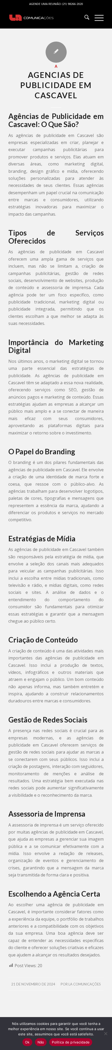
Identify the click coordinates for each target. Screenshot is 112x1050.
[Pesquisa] (84, 18)
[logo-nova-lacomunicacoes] (46, 18)
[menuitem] (84, 18)
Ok (27, 1042)
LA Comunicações (85, 984)
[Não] (105, 1033)
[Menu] (96, 18)
